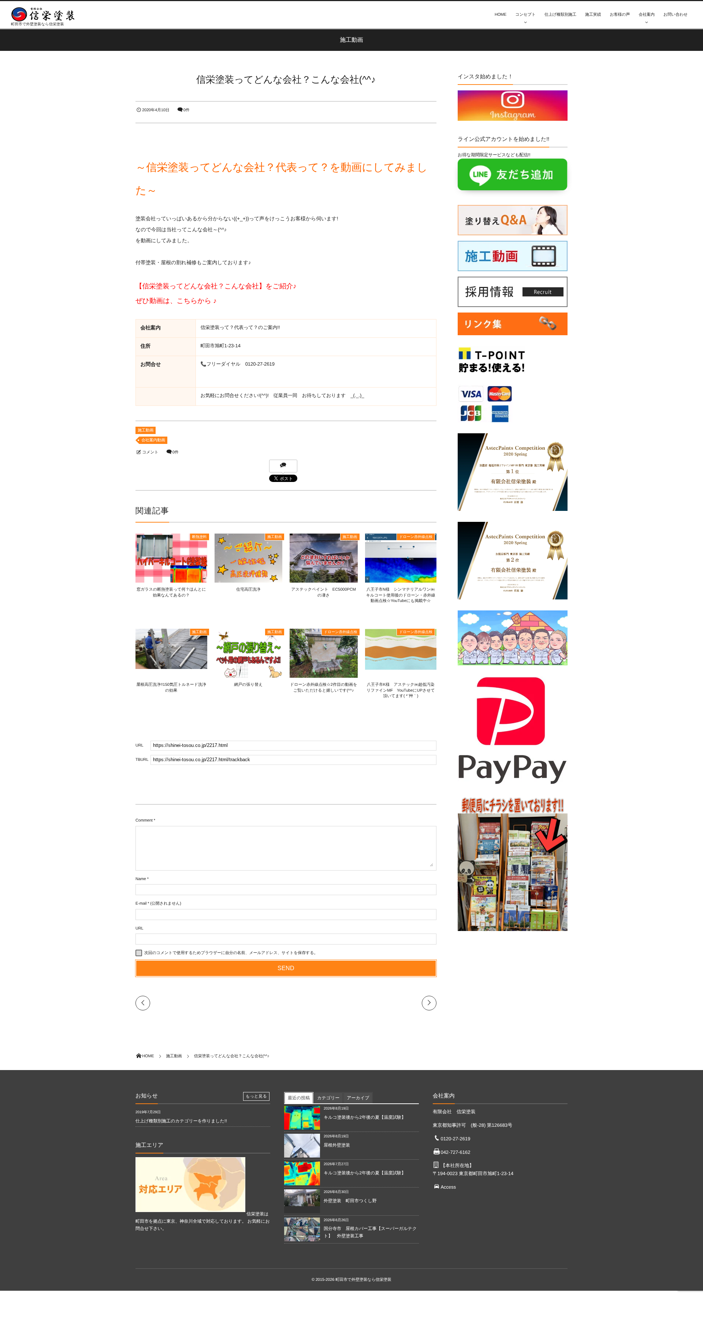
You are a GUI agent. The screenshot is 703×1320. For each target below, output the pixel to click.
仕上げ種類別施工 (560, 14)
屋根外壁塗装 (339, 1145)
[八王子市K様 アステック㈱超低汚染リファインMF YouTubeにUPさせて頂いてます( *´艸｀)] (401, 666)
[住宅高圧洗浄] (249, 580)
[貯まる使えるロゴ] (491, 375)
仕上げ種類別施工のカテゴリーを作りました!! (181, 1120)
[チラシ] (513, 932)
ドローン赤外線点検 (415, 537)
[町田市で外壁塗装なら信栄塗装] (46, 14)
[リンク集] (513, 337)
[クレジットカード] (485, 424)
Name (140, 879)
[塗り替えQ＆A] (513, 231)
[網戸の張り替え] (249, 676)
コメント (150, 452)
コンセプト (525, 14)
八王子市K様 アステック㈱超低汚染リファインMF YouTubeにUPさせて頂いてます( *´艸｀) (401, 690)
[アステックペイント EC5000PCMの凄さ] (324, 581)
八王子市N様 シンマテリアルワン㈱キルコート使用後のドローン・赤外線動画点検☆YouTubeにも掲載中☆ (400, 595)
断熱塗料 (199, 537)
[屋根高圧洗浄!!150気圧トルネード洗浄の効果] (171, 666)
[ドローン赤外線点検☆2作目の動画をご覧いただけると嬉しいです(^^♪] (324, 676)
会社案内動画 (153, 440)
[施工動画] (513, 267)
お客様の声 (620, 14)
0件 (186, 110)
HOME (500, 14)
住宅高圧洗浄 (248, 589)
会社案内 (646, 14)
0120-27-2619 (455, 1138)
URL (139, 928)
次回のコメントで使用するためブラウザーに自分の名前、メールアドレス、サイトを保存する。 (231, 953)
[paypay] (513, 786)
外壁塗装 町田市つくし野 (350, 1200)
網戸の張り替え (248, 685)
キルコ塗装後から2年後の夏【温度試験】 (365, 1117)
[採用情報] (513, 303)
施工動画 (145, 430)
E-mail (140, 903)
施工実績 (593, 14)
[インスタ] (513, 117)
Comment (144, 820)
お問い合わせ (675, 14)
